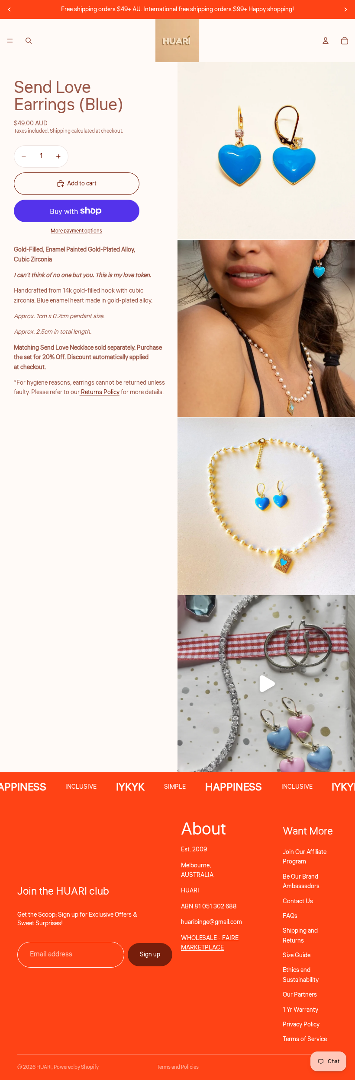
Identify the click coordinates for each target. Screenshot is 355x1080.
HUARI (44, 1067)
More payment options (76, 231)
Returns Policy (99, 392)
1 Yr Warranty (300, 1009)
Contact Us (298, 901)
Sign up (150, 954)
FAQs (290, 916)
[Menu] (10, 41)
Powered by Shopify (76, 1067)
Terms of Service (305, 1039)
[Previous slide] (9, 9)
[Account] (325, 40)
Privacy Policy (301, 1024)
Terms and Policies (178, 1067)
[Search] (28, 40)
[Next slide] (345, 9)
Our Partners (300, 995)
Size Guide (296, 955)
